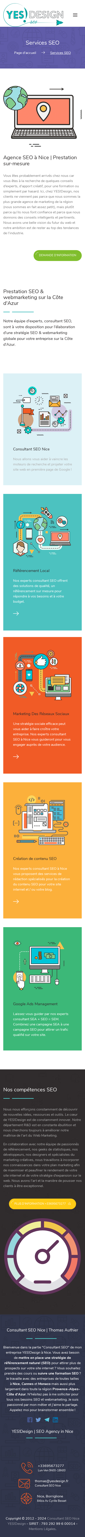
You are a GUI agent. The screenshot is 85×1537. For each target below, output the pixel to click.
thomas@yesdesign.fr (51, 1481)
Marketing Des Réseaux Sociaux (41, 713)
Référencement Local (31, 570)
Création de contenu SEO (35, 858)
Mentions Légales (42, 1529)
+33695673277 (51, 1465)
